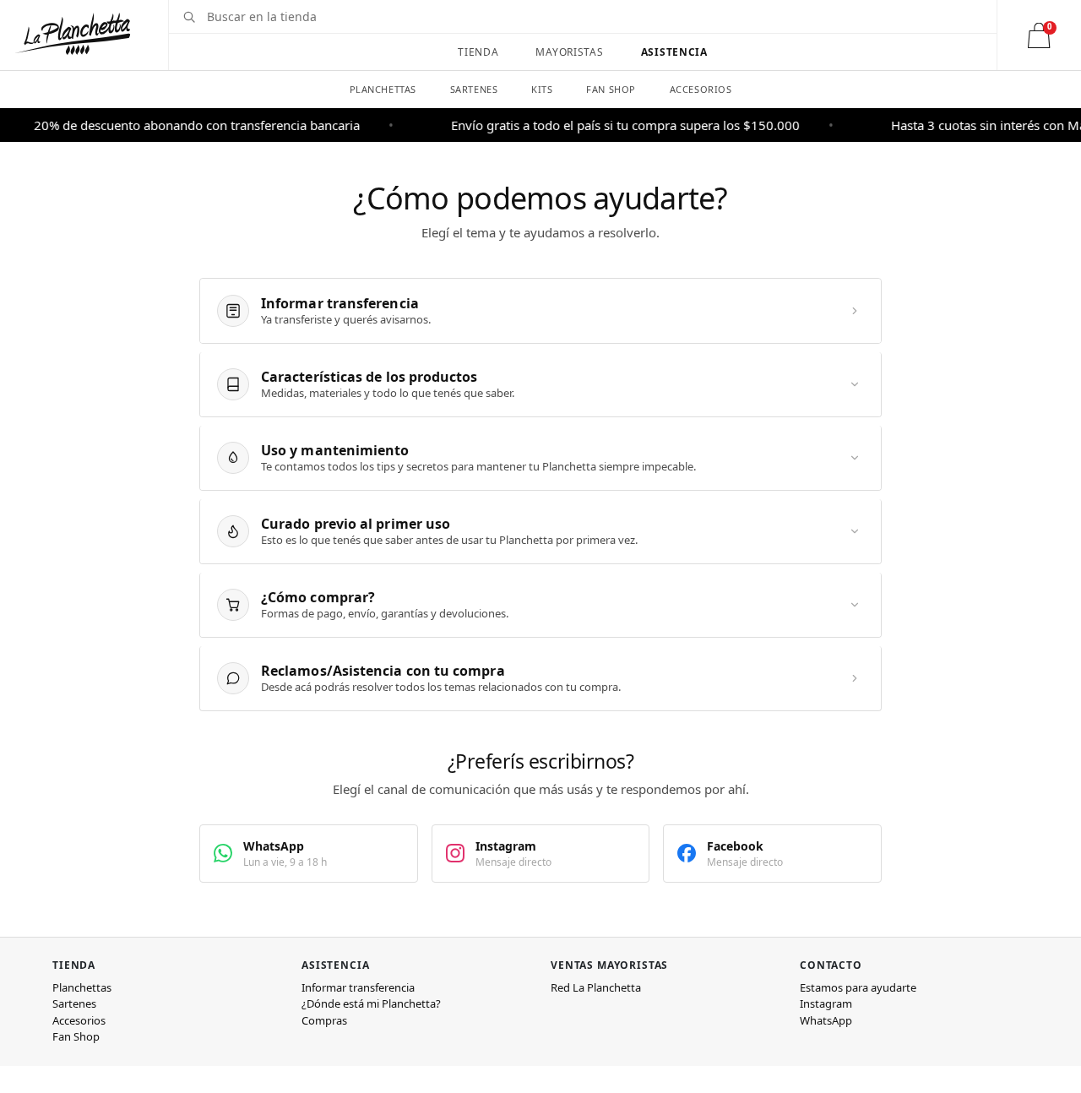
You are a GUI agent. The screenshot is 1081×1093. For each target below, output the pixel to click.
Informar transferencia (358, 987)
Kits (541, 89)
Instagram (826, 1003)
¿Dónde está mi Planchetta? (371, 1003)
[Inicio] (73, 34)
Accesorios (701, 89)
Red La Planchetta (596, 987)
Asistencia (674, 52)
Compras (324, 1020)
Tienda (478, 52)
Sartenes (473, 89)
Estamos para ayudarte (858, 987)
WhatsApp (826, 1020)
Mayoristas (569, 52)
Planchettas (383, 89)
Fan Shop (610, 89)
